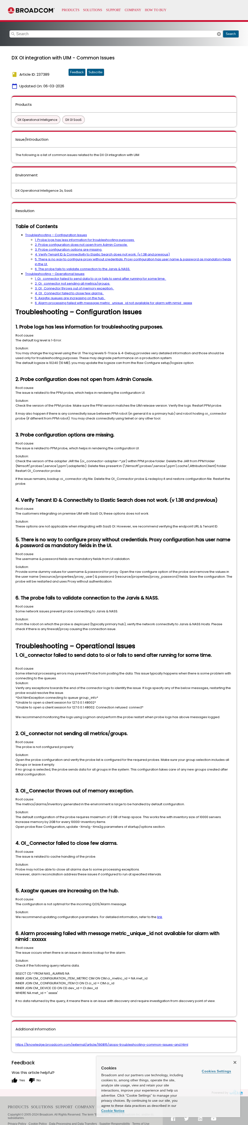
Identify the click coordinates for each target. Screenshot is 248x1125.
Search (231, 34)
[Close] (234, 1062)
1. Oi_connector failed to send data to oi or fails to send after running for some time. (100, 278)
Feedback (77, 72)
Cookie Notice (112, 1111)
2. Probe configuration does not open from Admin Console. (81, 244)
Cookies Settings (216, 1071)
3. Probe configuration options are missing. (68, 249)
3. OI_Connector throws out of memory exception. (74, 288)
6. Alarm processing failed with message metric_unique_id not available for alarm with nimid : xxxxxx (113, 303)
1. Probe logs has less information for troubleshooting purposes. (85, 240)
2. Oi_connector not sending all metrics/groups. (72, 283)
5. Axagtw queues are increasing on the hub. (70, 298)
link (159, 917)
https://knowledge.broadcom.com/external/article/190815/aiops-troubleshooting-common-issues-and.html (102, 1044)
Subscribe (95, 72)
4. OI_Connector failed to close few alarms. (69, 293)
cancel (219, 34)
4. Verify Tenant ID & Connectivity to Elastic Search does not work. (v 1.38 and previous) (102, 254)
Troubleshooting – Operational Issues (55, 273)
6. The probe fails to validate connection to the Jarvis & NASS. (82, 269)
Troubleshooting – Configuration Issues (56, 235)
